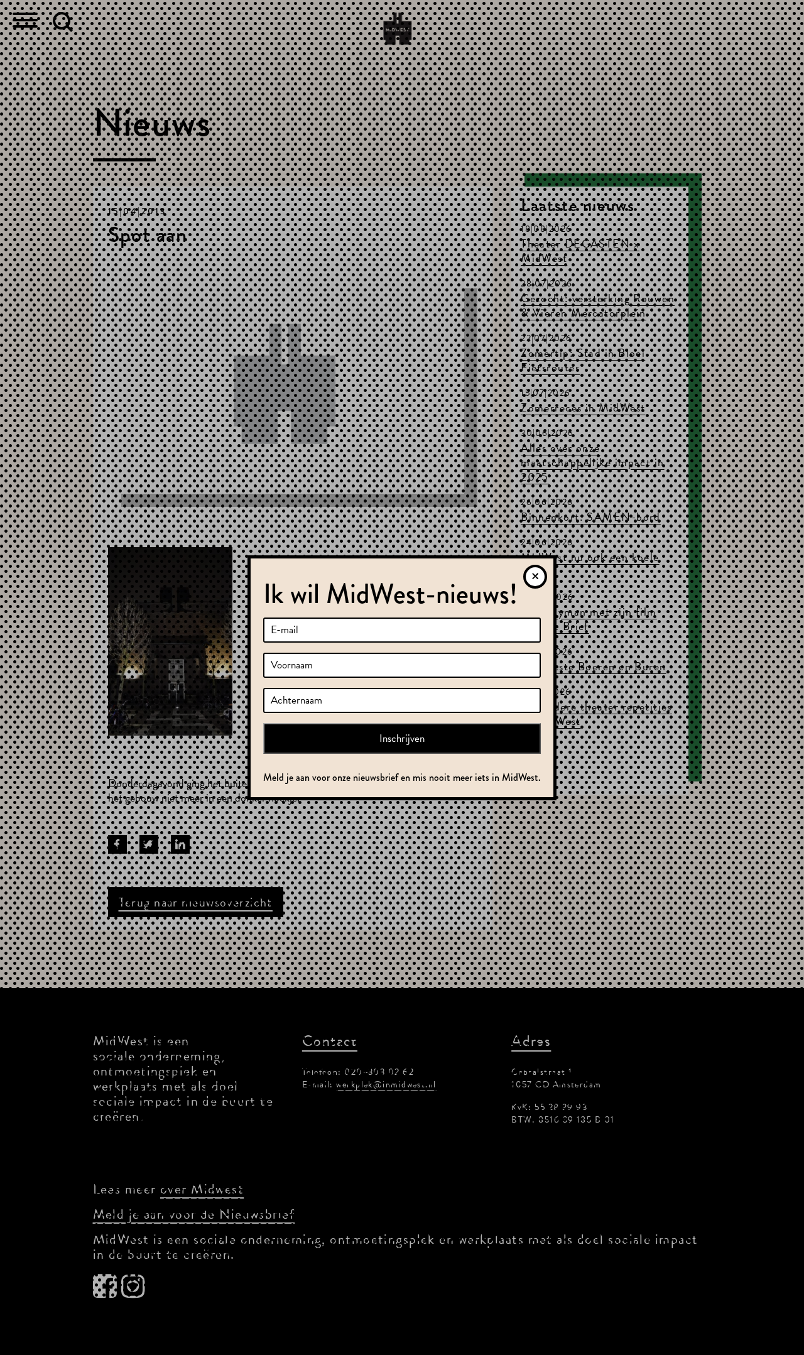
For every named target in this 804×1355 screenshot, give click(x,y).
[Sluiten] (535, 577)
